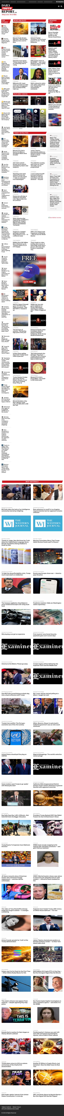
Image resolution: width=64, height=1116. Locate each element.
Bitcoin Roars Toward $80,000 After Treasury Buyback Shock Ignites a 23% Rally (6, 79)
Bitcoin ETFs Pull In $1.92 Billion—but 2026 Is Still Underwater (38, 378)
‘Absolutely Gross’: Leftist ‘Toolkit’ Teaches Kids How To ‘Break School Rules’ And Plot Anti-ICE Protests (6, 362)
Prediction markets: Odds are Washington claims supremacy (47, 603)
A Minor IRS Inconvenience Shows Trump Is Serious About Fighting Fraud (6, 248)
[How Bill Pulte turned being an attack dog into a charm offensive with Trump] (16, 679)
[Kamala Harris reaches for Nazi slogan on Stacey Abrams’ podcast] (16, 1018)
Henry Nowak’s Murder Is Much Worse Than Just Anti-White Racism (5, 285)
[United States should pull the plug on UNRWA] (16, 740)
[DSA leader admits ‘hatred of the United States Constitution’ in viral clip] (16, 1080)
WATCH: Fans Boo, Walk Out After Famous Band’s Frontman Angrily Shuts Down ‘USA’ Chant (55, 201)
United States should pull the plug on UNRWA (14, 755)
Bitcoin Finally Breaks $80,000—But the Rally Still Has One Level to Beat (20, 40)
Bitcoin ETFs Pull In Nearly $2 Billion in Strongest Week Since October (20, 153)
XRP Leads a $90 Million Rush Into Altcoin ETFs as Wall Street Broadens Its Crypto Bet (6, 92)
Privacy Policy (17, 1107)
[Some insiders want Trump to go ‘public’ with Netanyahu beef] (16, 770)
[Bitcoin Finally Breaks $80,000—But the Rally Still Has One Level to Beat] (20, 28)
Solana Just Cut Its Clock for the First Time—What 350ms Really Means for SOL (16, 972)
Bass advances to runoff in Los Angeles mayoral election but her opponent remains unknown (5, 435)
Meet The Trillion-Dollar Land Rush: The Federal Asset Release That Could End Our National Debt (55, 142)
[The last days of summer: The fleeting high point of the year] (20, 320)
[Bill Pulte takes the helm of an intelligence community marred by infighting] (16, 495)
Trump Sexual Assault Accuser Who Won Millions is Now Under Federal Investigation (6, 389)
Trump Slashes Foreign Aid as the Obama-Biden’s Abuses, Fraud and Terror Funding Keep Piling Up (20, 380)
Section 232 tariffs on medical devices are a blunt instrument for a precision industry (6, 218)
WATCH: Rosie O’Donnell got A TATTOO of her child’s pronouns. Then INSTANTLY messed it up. (20, 307)
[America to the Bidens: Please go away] (16, 650)
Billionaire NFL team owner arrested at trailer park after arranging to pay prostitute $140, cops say (20, 86)
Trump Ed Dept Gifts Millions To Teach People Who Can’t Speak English (6, 350)
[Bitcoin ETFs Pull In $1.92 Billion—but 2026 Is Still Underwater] (38, 368)
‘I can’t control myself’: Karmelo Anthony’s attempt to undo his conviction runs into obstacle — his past (38, 176)
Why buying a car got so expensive (13, 634)
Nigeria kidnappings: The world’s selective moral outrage (47, 755)
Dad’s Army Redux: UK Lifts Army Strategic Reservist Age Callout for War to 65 (54, 89)
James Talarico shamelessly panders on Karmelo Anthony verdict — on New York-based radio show (47, 941)
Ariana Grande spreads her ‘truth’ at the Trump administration (15, 940)
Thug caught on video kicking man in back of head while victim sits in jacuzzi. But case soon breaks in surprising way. (38, 246)
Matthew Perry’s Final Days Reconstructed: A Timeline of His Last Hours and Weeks (6, 181)
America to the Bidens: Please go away (15, 664)
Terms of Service (6, 1107)
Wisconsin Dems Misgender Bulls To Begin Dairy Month (6, 339)
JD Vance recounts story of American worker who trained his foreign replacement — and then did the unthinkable (14, 878)
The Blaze (15, 58)
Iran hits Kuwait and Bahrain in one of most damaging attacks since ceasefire (6, 168)
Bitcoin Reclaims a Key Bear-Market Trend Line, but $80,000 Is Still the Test (20, 403)
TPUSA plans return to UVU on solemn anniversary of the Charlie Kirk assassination (14, 1065)
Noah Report (34, 36)
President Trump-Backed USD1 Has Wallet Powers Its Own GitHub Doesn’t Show (47, 816)
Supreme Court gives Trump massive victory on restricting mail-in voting (20, 63)
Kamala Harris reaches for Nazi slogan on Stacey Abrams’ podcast (15, 1033)
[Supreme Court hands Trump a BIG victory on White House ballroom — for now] (47, 895)
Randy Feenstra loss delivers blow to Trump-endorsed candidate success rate (5, 155)
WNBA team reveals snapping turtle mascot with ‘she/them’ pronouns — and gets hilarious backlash (46, 846)
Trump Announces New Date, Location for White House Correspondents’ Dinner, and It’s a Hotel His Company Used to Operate (6, 233)
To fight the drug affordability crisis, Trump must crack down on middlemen (16, 574)
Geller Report (34, 327)
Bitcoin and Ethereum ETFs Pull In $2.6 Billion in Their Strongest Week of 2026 (6, 105)
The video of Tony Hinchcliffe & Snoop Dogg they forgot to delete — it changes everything (15, 910)
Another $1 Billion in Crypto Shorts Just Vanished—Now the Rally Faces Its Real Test (46, 1065)
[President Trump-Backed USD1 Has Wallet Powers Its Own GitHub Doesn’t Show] (47, 801)
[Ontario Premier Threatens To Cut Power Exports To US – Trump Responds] (38, 28)
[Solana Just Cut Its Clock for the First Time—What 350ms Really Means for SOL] (16, 957)
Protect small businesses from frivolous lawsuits (6, 205)
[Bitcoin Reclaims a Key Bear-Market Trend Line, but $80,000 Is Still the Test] (20, 391)
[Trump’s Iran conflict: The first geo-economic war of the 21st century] (16, 709)
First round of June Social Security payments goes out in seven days (44, 635)
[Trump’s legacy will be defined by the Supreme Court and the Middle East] (47, 650)
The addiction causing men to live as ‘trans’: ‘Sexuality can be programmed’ (38, 165)
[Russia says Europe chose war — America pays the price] (47, 559)
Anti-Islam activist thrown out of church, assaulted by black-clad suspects (20, 165)
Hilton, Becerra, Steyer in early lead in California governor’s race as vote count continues (46, 724)
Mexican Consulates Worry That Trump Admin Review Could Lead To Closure (5, 468)
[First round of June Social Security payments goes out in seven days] (47, 620)
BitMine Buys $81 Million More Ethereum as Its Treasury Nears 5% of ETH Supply (20, 245)
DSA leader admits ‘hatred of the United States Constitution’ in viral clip (15, 1095)
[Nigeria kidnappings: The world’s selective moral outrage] (47, 740)
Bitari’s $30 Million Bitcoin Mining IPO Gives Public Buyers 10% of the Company (6, 116)
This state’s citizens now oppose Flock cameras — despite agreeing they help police (15, 1002)
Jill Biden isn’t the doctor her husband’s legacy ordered (6, 400)
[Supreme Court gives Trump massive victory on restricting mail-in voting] (20, 51)
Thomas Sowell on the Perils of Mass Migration (6, 41)
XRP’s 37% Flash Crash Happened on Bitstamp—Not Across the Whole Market (38, 234)
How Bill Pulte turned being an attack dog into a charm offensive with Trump (15, 694)
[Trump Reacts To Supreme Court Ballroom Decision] (16, 831)
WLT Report (54, 156)
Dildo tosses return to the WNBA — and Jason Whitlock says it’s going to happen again (38, 63)
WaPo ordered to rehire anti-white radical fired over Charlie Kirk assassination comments (38, 86)
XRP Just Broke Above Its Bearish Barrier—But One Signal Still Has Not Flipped (47, 1095)
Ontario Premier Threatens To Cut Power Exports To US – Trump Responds (38, 40)
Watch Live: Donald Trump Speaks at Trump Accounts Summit (54, 107)
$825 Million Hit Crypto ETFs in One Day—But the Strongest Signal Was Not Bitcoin (47, 972)
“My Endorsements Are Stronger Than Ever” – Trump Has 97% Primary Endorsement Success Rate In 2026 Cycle (38, 356)
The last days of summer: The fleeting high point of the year (19, 331)
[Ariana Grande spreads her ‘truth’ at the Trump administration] (16, 926)
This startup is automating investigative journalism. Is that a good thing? (5, 29)
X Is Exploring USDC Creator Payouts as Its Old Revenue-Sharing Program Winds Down (6, 66)
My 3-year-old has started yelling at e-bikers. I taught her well (46, 694)
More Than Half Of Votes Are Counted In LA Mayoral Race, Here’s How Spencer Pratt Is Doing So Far (55, 180)
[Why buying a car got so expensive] (16, 620)
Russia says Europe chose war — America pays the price (47, 574)
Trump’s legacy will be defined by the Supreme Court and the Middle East (45, 664)
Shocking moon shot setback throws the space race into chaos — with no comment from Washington (20, 176)
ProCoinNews (16, 36)
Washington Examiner (7, 507)
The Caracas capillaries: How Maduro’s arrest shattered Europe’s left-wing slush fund (15, 604)
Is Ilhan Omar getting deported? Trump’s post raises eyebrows (20, 355)
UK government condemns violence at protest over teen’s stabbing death (6, 297)
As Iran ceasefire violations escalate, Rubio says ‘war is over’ (5, 260)
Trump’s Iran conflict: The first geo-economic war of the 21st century (13, 724)
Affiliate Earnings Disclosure (10, 1108)
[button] (59, 6)
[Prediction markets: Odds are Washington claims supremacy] (47, 589)
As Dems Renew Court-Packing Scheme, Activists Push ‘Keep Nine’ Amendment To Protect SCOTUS (6, 312)
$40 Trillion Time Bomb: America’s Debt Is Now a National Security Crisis (54, 71)
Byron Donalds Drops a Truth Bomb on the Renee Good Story (54, 35)
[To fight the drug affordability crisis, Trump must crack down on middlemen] (16, 559)
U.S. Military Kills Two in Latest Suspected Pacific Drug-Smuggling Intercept (5, 142)
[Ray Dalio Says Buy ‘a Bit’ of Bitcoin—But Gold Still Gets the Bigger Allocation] (16, 801)
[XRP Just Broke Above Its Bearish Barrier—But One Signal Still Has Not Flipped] (47, 1080)
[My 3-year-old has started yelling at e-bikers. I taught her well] (47, 679)
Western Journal (6, 538)
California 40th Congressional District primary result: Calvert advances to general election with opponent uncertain (47, 785)
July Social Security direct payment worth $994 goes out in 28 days (6, 131)
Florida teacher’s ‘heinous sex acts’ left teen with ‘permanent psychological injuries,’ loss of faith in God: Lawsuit (46, 1033)
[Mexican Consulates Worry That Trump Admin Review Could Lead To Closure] (47, 526)
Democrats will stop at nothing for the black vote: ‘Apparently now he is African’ (20, 198)
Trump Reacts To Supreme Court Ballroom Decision (16, 845)
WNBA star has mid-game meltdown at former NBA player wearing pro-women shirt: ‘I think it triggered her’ (38, 308)
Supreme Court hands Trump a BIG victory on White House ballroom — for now (47, 909)
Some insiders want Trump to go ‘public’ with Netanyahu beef (15, 784)
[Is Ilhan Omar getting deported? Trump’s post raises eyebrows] (20, 344)
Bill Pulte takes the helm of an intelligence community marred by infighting (6, 421)
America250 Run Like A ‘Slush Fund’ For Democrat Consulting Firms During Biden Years (5, 327)
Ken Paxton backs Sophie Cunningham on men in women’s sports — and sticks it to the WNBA (47, 1002)
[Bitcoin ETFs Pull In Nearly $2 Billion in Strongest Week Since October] (20, 141)
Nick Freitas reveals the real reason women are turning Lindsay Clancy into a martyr (6, 52)
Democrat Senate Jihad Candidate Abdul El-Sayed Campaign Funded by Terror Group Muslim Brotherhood (38, 332)
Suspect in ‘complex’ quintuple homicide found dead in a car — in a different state (20, 234)
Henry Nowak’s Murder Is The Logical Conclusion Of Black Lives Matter (6, 272)
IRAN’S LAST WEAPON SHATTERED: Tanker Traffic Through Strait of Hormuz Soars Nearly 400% (54, 52)
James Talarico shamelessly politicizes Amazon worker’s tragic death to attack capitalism (38, 153)
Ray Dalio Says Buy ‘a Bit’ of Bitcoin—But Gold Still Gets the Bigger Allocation (15, 816)
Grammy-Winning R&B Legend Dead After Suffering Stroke (55, 161)
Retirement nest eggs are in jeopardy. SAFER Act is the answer (6, 409)
